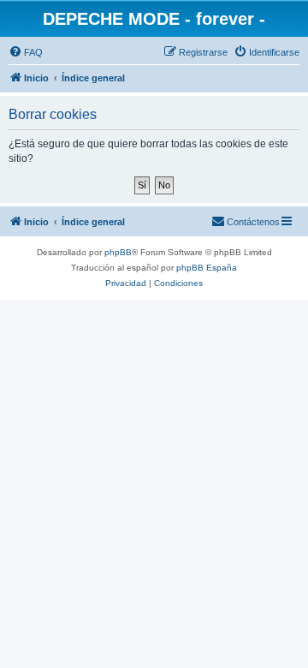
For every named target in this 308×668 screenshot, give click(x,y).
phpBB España (206, 267)
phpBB (118, 252)
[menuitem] (26, 52)
